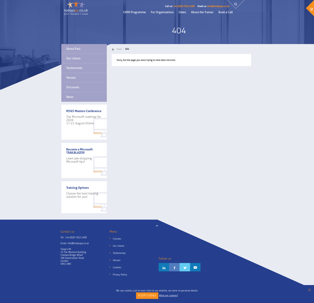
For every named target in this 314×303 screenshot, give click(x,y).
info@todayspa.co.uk (213, 6)
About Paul (73, 48)
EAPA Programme (134, 12)
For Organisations (162, 12)
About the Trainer (202, 12)
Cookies (117, 267)
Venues (71, 77)
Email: (75, 243)
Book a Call (225, 12)
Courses (117, 238)
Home (119, 49)
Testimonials (74, 68)
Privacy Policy (120, 274)
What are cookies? (168, 295)
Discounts (72, 87)
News (69, 97)
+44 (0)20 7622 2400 (180, 6)
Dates (182, 12)
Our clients (73, 58)
